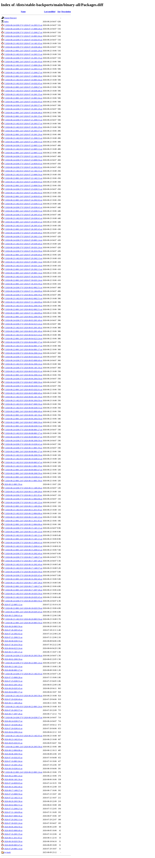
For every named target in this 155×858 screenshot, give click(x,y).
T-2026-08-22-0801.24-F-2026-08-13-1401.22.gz (23, 532)
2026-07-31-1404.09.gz (13, 812)
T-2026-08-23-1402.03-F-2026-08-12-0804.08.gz (23, 513)
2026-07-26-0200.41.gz (13, 728)
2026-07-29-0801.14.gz (13, 849)
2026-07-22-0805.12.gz (13, 605)
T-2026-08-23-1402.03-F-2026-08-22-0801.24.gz (23, 707)
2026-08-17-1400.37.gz (13, 790)
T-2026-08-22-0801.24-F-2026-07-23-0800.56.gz (23, 185)
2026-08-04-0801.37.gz (13, 692)
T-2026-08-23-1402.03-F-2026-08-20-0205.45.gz (23, 597)
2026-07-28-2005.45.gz (13, 630)
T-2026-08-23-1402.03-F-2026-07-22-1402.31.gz (23, 171)
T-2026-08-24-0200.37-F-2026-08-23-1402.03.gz (23, 674)
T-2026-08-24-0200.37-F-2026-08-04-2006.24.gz (23, 353)
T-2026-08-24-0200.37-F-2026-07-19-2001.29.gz (23, 109)
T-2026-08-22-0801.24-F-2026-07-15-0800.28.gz (23, 76)
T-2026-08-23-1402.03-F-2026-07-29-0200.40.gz (23, 244)
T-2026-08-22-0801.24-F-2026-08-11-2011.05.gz (23, 521)
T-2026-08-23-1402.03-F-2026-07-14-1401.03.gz (23, 43)
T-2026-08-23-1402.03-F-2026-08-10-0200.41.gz (23, 459)
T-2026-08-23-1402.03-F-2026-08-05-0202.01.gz (23, 371)
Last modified (49, 12)
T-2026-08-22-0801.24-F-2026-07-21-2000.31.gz (23, 142)
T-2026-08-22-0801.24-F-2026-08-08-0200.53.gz (23, 426)
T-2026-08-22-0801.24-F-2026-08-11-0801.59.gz (23, 481)
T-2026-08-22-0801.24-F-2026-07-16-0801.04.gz (23, 98)
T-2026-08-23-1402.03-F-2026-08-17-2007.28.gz (23, 583)
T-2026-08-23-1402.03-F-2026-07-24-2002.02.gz (23, 193)
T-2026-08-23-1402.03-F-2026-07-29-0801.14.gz (23, 262)
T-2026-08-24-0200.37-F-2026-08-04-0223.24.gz (23, 324)
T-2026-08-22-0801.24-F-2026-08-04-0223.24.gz (23, 339)
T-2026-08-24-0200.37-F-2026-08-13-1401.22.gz (23, 503)
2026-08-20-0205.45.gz (13, 688)
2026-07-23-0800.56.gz (13, 794)
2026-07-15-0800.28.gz (13, 677)
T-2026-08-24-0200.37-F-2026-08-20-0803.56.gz (23, 601)
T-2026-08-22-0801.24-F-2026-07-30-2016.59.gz (23, 284)
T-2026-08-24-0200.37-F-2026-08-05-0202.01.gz (23, 357)
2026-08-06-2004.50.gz (13, 827)
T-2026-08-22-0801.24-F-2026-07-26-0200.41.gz (23, 222)
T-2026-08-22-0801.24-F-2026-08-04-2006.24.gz (23, 375)
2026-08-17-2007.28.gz (13, 714)
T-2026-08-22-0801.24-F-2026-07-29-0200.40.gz (23, 255)
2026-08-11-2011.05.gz (13, 838)
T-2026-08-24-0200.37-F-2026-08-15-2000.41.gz (23, 543)
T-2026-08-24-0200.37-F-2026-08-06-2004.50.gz (23, 379)
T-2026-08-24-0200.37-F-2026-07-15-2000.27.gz (23, 32)
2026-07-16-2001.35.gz (13, 834)
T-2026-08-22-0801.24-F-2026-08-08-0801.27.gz (23, 451)
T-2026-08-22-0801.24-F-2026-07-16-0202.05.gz (23, 102)
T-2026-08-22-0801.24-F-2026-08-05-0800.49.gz (23, 411)
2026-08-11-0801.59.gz (13, 484)
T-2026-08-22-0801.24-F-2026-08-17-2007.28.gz (23, 590)
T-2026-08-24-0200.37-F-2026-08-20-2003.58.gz (23, 656)
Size (59, 12)
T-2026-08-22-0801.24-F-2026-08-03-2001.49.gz (23, 331)
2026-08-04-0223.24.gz (13, 648)
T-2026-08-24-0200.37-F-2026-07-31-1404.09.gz (23, 291)
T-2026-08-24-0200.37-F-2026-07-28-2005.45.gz (23, 215)
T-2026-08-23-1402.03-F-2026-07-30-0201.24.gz (23, 266)
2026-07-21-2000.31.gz (13, 637)
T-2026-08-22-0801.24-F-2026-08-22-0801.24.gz (23, 772)
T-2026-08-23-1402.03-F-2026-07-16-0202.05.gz (23, 83)
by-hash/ (7, 852)
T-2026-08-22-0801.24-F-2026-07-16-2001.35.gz (23, 116)
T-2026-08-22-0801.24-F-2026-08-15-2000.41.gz (23, 550)
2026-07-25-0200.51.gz (13, 681)
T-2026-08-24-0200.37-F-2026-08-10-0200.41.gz (23, 444)
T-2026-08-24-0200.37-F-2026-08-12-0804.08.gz (23, 499)
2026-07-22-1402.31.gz (13, 798)
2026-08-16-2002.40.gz (13, 787)
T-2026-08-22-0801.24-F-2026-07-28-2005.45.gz (23, 229)
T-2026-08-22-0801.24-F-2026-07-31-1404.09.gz (23, 313)
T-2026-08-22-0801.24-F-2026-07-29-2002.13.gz (23, 269)
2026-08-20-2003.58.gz (13, 801)
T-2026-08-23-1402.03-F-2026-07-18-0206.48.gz (23, 91)
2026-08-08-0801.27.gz (13, 670)
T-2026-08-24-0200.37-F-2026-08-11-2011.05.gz (23, 495)
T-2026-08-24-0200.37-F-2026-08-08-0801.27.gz (23, 430)
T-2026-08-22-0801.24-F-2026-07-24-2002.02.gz (23, 200)
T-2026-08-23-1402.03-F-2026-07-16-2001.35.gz (23, 94)
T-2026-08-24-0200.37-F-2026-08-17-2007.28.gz (23, 561)
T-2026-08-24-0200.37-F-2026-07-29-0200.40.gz (23, 233)
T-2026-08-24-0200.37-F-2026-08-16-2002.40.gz (23, 554)
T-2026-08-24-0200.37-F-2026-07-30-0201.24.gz (23, 247)
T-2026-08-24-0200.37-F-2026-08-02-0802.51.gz (23, 288)
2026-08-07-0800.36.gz (13, 816)
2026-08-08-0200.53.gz (13, 641)
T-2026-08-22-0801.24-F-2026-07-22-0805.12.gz (23, 153)
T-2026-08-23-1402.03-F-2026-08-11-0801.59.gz (23, 466)
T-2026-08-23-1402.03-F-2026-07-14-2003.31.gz (23, 54)
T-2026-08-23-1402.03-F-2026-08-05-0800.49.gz (23, 393)
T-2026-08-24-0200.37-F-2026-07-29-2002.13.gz (23, 237)
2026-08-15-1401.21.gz (13, 652)
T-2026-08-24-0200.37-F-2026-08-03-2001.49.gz (23, 320)
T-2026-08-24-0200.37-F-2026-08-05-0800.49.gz (23, 360)
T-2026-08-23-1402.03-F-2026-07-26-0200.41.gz (23, 218)
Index (6, 22)
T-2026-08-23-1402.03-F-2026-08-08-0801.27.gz (23, 433)
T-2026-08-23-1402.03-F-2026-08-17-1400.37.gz (23, 568)
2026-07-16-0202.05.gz (13, 758)
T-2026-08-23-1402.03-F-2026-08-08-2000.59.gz (23, 455)
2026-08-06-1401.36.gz (13, 779)
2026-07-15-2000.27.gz (13, 809)
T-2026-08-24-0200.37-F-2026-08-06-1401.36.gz (23, 368)
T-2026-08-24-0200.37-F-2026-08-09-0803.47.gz (23, 437)
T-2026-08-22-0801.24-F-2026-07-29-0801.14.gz (23, 273)
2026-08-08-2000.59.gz (13, 754)
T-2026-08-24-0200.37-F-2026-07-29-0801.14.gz (23, 240)
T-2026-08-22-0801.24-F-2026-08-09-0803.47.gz (23, 470)
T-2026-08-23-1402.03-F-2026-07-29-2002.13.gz (23, 258)
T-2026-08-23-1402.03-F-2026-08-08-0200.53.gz (23, 408)
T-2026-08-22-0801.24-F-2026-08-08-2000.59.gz (23, 473)
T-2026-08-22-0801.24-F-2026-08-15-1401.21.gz (23, 539)
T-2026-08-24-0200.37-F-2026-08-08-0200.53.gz (23, 386)
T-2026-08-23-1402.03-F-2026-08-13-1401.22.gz (23, 517)
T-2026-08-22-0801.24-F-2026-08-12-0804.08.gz (23, 524)
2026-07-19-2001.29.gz (13, 765)
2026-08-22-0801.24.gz (13, 776)
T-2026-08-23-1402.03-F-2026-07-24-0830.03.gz (23, 182)
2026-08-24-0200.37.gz (13, 721)
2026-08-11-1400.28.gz (13, 703)
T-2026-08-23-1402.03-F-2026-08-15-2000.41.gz (23, 546)
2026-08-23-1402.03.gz (13, 739)
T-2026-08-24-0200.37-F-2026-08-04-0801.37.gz (23, 342)
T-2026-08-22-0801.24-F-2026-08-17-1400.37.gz (23, 586)
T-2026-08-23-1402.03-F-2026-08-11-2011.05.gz (23, 510)
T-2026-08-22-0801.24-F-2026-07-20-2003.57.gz (23, 131)
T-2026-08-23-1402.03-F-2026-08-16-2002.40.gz (23, 564)
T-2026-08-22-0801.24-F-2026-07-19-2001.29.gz (23, 134)
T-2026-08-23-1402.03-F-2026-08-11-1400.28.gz (23, 492)
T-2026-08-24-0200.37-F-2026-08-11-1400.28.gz (23, 488)
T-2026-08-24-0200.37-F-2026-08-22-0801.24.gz (23, 663)
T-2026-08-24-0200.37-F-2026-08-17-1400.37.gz (23, 557)
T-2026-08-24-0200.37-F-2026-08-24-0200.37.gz (23, 717)
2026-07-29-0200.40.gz (13, 699)
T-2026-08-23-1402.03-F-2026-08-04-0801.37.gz (23, 346)
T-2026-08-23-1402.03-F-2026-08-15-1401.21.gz (23, 535)
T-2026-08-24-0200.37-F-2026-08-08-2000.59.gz (23, 441)
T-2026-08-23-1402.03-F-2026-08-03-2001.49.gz (23, 328)
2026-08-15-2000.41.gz (13, 615)
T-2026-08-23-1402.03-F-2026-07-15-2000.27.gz (23, 73)
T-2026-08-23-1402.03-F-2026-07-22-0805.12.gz (23, 149)
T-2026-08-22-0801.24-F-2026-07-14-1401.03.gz (23, 62)
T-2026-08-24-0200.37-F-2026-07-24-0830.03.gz (23, 164)
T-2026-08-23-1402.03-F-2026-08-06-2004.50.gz (23, 400)
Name (23, 12)
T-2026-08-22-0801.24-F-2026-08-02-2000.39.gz (23, 317)
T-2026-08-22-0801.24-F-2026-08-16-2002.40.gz (23, 579)
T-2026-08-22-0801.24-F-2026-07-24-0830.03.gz (23, 196)
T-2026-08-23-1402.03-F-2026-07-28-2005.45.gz (23, 226)
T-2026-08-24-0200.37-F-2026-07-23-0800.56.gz (23, 160)
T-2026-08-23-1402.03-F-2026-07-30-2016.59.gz (23, 277)
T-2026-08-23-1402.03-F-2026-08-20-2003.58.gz (23, 696)
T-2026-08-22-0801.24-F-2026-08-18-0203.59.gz (23, 608)
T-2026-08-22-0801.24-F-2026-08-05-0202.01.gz (23, 390)
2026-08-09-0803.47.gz (13, 845)
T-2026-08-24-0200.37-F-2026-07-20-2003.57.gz (23, 105)
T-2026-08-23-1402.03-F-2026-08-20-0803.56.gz (23, 619)
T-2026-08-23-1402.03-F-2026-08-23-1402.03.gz (23, 736)
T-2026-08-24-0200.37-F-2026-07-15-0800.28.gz (23, 29)
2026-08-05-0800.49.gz (13, 830)
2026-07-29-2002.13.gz (13, 820)
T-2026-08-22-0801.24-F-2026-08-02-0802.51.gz (23, 309)
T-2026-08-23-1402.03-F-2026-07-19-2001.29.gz (23, 127)
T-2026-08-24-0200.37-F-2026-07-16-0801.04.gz (23, 36)
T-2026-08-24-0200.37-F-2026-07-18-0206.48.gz (23, 47)
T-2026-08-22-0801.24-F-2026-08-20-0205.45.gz (23, 612)
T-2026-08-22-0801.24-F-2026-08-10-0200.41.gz (23, 477)
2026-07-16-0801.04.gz (13, 761)
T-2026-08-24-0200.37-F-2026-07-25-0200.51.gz (23, 189)
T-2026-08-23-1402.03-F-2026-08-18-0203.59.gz (23, 594)
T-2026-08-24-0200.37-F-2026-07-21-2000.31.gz (23, 120)
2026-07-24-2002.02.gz (13, 634)
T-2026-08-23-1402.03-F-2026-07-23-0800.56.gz (23, 175)
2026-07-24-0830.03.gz (13, 783)
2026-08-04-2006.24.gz (13, 732)
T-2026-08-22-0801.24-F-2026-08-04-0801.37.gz (23, 349)
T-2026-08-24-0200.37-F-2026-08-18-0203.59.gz (23, 572)
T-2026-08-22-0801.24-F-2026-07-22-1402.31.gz (23, 178)
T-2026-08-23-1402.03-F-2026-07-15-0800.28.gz (23, 65)
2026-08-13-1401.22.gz (13, 666)
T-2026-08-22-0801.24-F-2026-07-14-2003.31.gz (23, 69)
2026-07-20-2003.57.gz (13, 710)
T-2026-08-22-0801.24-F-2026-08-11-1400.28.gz (23, 506)
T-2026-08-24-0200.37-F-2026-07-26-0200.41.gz (23, 207)
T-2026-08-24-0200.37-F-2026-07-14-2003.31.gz (23, 25)
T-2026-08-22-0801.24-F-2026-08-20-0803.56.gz (23, 623)
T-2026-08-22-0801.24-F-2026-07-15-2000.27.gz (23, 87)
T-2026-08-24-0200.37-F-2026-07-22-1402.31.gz (23, 156)
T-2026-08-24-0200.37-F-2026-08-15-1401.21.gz (23, 528)
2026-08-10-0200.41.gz (13, 769)
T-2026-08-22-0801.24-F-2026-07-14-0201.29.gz (23, 51)
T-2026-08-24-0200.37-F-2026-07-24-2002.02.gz (23, 167)
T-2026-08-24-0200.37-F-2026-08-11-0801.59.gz (23, 448)
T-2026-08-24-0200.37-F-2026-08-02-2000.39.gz (23, 295)
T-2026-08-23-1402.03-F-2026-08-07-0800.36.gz (23, 404)
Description (66, 12)
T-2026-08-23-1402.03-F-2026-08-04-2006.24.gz (23, 364)
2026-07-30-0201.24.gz (13, 823)
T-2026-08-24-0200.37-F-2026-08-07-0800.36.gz (23, 382)
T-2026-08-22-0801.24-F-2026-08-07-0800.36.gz (23, 422)
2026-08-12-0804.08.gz (13, 750)
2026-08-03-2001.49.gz (13, 685)
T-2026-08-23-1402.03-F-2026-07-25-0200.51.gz (23, 204)
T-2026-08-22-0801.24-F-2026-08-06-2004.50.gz (23, 419)
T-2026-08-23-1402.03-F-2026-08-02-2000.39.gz (23, 306)
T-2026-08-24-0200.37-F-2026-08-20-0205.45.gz (23, 575)
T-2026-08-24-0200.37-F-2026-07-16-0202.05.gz (23, 40)
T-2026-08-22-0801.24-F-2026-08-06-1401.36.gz (23, 415)
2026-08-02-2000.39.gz (13, 659)
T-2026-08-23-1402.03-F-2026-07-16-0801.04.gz (23, 80)
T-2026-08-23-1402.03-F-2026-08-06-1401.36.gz (23, 397)
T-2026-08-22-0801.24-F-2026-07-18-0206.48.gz (23, 113)
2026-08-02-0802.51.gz (13, 805)
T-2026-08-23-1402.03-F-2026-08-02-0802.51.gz (23, 298)
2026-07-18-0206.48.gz (13, 725)
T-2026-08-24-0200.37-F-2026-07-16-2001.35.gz (23, 58)
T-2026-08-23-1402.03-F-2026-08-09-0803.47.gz (23, 462)
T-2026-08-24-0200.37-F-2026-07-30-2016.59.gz (23, 251)
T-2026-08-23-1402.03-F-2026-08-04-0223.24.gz (23, 335)
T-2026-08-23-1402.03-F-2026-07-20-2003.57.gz (23, 124)
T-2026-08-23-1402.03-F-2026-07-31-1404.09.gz (23, 302)
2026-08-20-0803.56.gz (13, 626)
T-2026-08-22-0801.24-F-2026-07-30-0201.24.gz (23, 280)
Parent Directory (10, 18)
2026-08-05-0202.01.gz (13, 743)
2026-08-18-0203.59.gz (13, 841)
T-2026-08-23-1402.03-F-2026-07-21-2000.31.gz (23, 138)
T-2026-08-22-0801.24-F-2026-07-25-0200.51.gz (23, 211)
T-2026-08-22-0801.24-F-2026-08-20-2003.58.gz (23, 747)
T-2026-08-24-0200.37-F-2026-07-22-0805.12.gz (23, 145)
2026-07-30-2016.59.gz (13, 645)
